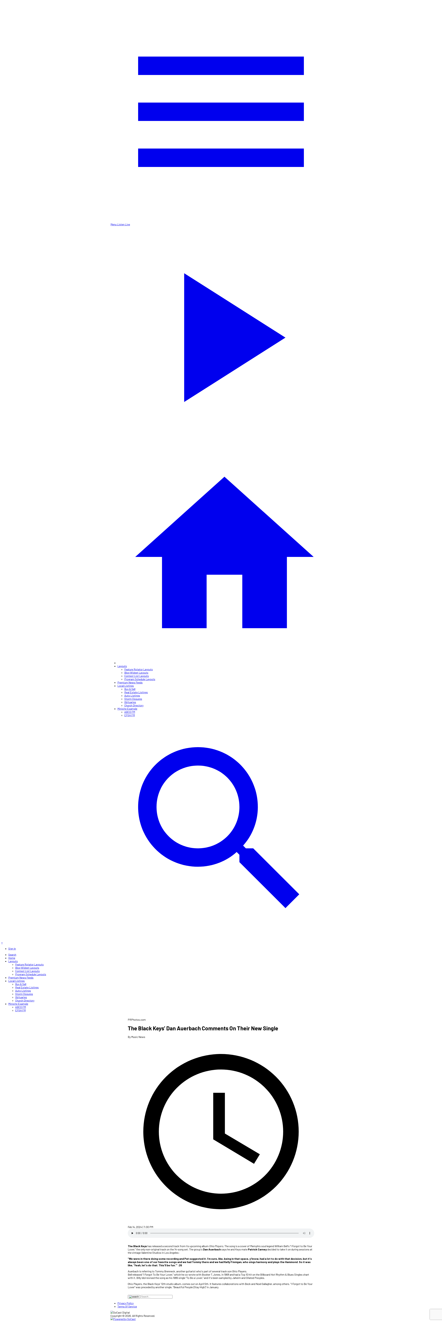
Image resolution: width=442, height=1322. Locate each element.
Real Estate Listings (136, 692)
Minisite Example (127, 708)
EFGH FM (129, 715)
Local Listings (125, 685)
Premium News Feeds (130, 682)
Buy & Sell (129, 689)
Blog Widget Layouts (136, 672)
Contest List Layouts (136, 675)
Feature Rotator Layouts (138, 669)
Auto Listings (132, 695)
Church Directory (133, 705)
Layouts (122, 666)
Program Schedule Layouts (139, 679)
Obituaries (130, 702)
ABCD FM (129, 712)
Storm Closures (133, 698)
